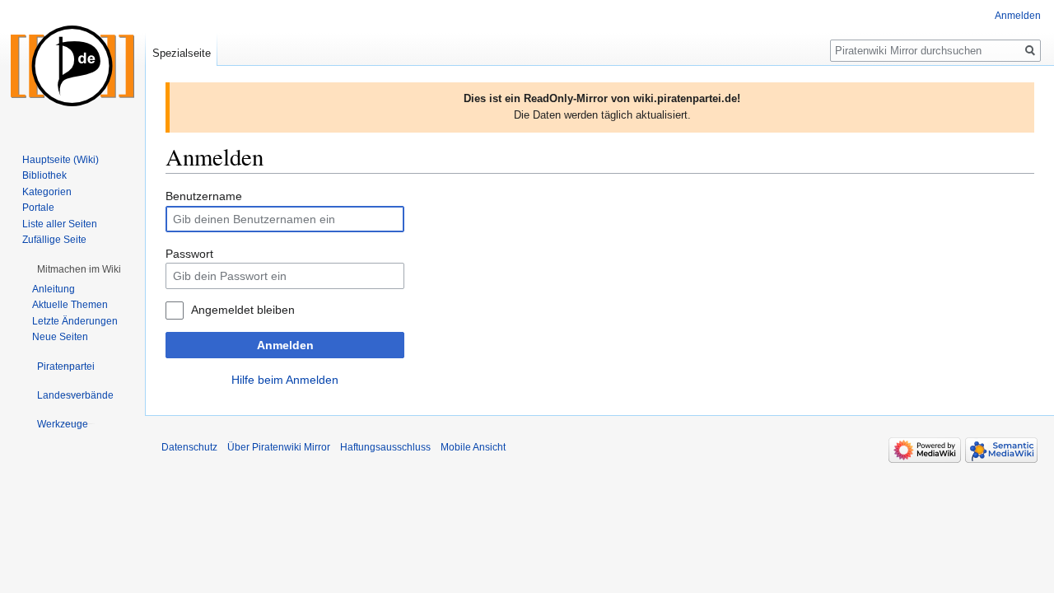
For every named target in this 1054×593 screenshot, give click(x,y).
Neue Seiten (60, 337)
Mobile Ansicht (473, 447)
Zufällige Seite (54, 239)
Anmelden (285, 345)
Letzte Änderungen (75, 321)
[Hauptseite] (72, 66)
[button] (79, 269)
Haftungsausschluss (385, 447)
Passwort (189, 253)
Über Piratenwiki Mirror (278, 447)
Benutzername (204, 196)
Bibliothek (44, 175)
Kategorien (47, 192)
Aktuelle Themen (70, 305)
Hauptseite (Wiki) (60, 160)
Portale (38, 207)
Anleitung (53, 289)
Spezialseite (181, 53)
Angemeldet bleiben (243, 309)
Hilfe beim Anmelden (284, 379)
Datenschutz (189, 447)
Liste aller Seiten (59, 224)
